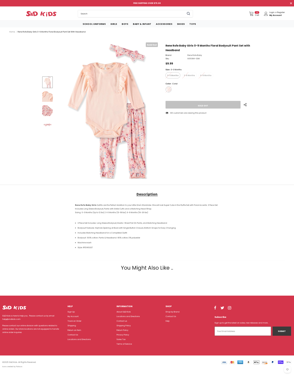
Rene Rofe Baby (194, 55)
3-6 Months (189, 75)
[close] (290, 3)
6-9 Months (205, 75)
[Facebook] (215, 308)
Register (281, 12)
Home (12, 31)
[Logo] (41, 13)
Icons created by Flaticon (12, 366)
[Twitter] (222, 308)
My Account (275, 15)
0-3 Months (173, 75)
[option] (107, 110)
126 (171, 113)
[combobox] (131, 13)
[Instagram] (229, 308)
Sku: (167, 58)
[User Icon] (266, 14)
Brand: (169, 55)
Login (272, 12)
